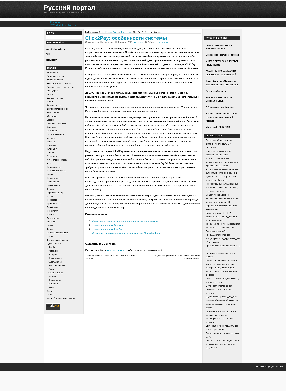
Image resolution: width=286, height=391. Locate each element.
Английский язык (55, 80)
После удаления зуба (216, 231)
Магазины (53, 251)
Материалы (54, 254)
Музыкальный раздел (57, 160)
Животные (52, 116)
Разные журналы (56, 265)
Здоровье (51, 127)
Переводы (52, 200)
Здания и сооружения (57, 123)
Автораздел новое (55, 76)
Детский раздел (54, 105)
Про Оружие (53, 207)
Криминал (51, 145)
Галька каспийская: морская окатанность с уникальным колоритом (219, 144)
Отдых (50, 196)
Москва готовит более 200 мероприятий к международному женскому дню (221, 206)
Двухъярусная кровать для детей (221, 297)
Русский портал (69, 7)
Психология (52, 211)
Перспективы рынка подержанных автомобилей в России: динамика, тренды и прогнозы (222, 187)
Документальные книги (58, 109)
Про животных (54, 203)
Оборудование (55, 262)
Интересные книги (55, 134)
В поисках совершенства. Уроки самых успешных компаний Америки (221, 117)
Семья (50, 225)
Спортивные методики (57, 233)
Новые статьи (53, 178)
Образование (53, 185)
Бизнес (50, 94)
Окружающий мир (55, 193)
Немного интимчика (56, 171)
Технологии (52, 284)
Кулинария (52, 149)
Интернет (51, 138)
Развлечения (53, 218)
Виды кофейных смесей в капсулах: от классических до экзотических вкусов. (222, 304)
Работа (50, 214)
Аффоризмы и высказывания (61, 87)
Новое (50, 174)
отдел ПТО (51, 60)
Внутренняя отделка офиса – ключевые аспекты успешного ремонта (220, 289)
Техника (52, 276)
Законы (50, 120)
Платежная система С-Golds (107, 225)
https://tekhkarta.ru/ (55, 49)
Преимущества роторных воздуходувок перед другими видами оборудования (223, 238)
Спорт (50, 229)
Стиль (50, 236)
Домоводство (53, 112)
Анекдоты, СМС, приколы (59, 83)
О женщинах (53, 182)
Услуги (50, 291)
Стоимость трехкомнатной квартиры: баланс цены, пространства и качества (218, 155)
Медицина (52, 156)
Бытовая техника (55, 98)
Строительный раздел (57, 240)
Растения (51, 222)
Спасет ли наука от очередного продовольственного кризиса (125, 221)
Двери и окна (54, 244)
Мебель (50, 152)
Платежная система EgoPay (107, 229)
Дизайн (51, 247)
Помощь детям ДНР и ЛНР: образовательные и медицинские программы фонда (221, 216)
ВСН (48, 54)
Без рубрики (53, 91)
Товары (50, 287)
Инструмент (52, 131)
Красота (51, 142)
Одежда (50, 189)
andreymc (139, 42)
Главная (55, 22)
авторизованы (115, 250)
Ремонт (51, 269)
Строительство (55, 273)
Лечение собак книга (216, 91)
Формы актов (54, 280)
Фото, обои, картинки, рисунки (61, 298)
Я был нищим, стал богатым (220, 107)
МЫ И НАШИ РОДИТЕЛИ (218, 127)
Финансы (51, 294)
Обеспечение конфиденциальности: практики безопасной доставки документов (223, 344)
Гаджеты (51, 101)
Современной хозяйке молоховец (222, 55)
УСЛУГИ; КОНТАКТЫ (63, 25)
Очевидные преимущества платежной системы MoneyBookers (126, 233)
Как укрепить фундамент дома (220, 268)
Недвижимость (54, 167)
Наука (50, 163)
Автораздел (52, 72)
